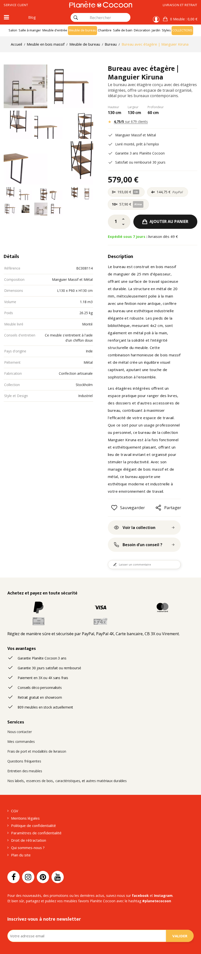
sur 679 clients (131, 121)
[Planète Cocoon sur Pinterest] (43, 877)
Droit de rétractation (28, 840)
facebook (140, 895)
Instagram (163, 895)
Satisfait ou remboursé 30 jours (140, 162)
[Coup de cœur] (114, 507)
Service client (16, 5)
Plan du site (21, 854)
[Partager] (158, 507)
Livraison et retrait (180, 5)
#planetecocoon (156, 901)
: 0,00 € (183, 19)
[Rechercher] (75, 17)
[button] (180, 19)
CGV (14, 810)
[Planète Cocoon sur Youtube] (57, 877)
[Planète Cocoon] (100, 4)
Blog (32, 17)
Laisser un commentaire (135, 564)
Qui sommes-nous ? (28, 847)
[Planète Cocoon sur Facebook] (13, 877)
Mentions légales (25, 818)
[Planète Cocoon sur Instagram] (28, 877)
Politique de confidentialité (33, 825)
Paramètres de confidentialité (36, 832)
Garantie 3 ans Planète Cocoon (140, 153)
